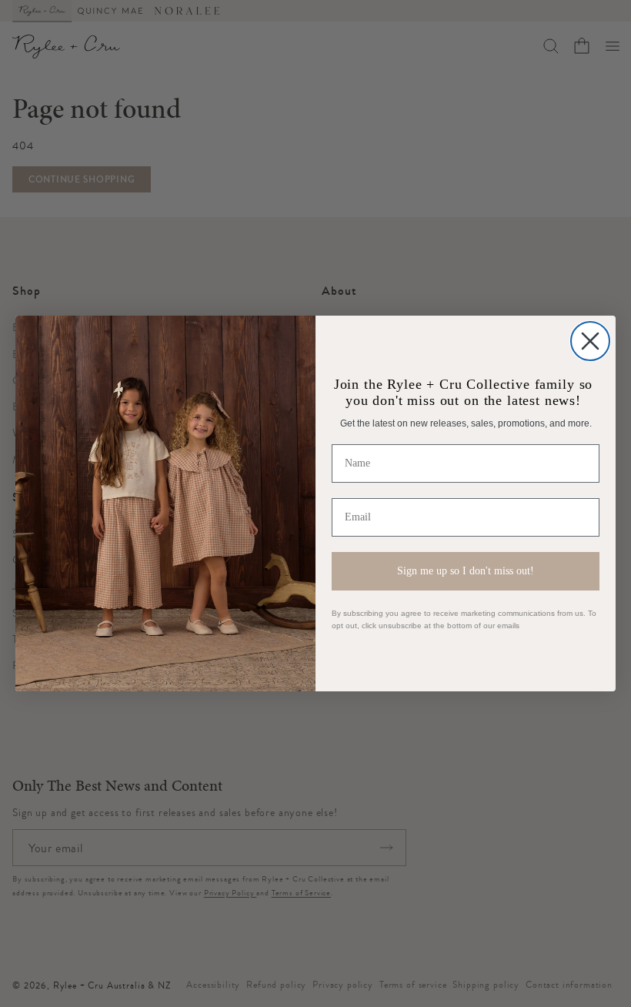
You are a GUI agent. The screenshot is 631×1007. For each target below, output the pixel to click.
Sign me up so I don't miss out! (465, 571)
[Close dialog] (590, 341)
